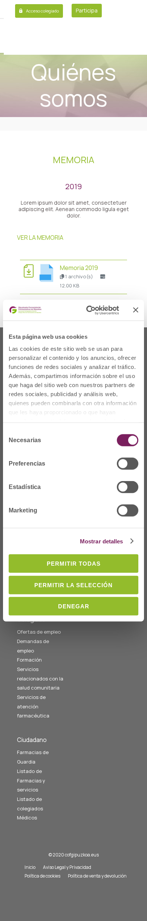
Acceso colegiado (42, 11)
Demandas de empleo (33, 646)
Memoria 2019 (79, 268)
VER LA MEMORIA (40, 237)
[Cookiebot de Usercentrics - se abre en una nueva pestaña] (89, 310)
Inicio (29, 867)
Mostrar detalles (101, 541)
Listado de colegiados (30, 804)
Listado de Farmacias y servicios (31, 780)
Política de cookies (42, 876)
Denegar (73, 606)
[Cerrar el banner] (135, 310)
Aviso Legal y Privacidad (67, 867)
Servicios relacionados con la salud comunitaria (40, 678)
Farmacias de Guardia (33, 757)
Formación (29, 659)
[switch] (127, 464)
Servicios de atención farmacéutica (33, 706)
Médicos (27, 817)
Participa (87, 10)
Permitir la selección (73, 585)
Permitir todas (74, 563)
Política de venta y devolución (97, 876)
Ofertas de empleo (39, 631)
